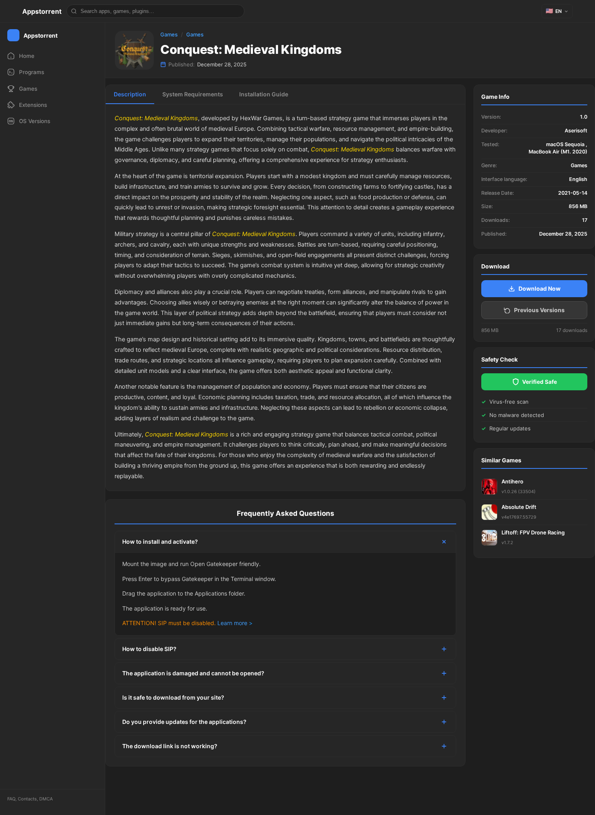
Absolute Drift (519, 507)
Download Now (539, 288)
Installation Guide (263, 94)
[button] (557, 11)
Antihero (512, 481)
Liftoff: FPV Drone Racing (533, 532)
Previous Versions (539, 309)
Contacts (27, 799)
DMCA (46, 799)
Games (169, 34)
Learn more (232, 622)
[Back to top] (554, 796)
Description (130, 94)
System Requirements (192, 94)
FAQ (11, 799)
